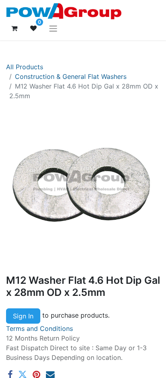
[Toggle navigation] (53, 28)
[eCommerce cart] (14, 28)
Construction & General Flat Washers (71, 76)
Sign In (23, 316)
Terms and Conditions (39, 328)
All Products (24, 67)
